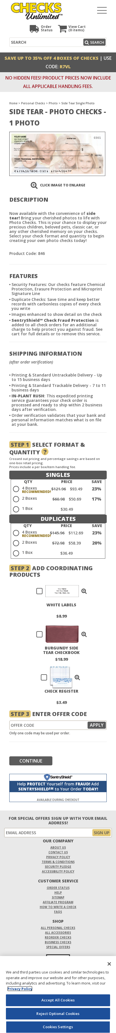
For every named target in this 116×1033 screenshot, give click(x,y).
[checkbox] (59, 591)
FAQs (58, 911)
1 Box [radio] (27, 508)
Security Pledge (58, 866)
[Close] (109, 964)
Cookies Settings (58, 1026)
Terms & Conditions (58, 862)
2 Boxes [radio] (29, 498)
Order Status (58, 887)
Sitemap (58, 897)
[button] (84, 591)
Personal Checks (33, 103)
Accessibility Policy (58, 871)
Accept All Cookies (58, 1000)
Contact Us (58, 852)
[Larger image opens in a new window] (57, 153)
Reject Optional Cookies (57, 1013)
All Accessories (58, 932)
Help (58, 892)
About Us (58, 847)
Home (13, 103)
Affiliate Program (58, 902)
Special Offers (58, 947)
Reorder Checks (58, 937)
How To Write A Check (58, 907)
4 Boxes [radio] (29, 488)
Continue (30, 761)
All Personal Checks (58, 928)
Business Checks (58, 942)
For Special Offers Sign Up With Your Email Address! (58, 820)
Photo (53, 103)
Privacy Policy (58, 857)
